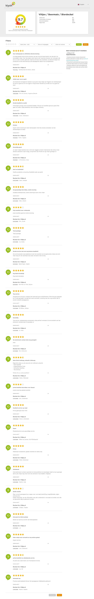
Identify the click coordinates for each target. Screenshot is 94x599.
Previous (52, 595)
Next (59, 595)
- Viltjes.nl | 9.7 (70, 53)
